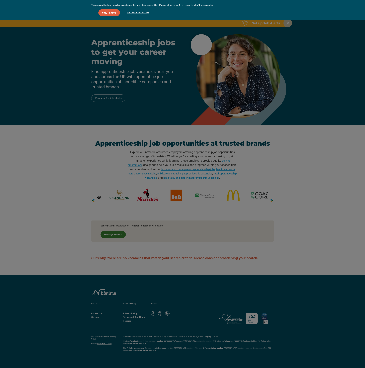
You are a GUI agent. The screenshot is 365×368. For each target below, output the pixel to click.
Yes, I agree (109, 12)
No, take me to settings (138, 12)
